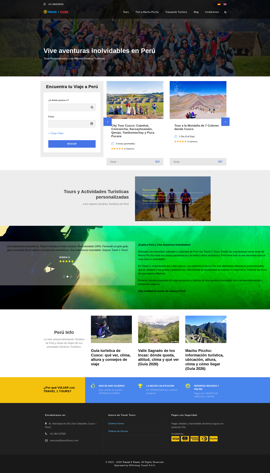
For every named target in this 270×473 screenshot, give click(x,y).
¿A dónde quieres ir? (58, 100)
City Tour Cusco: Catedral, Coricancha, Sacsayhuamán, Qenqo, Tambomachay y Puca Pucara (132, 131)
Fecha (51, 116)
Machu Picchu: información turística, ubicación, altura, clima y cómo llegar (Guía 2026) (204, 359)
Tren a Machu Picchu (147, 12)
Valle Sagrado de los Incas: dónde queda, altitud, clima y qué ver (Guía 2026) (158, 357)
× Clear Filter (56, 133)
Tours (126, 12)
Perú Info (64, 332)
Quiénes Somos (116, 423)
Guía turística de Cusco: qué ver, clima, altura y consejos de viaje (111, 357)
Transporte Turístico (176, 12)
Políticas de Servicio (118, 431)
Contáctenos (212, 12)
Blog (196, 12)
